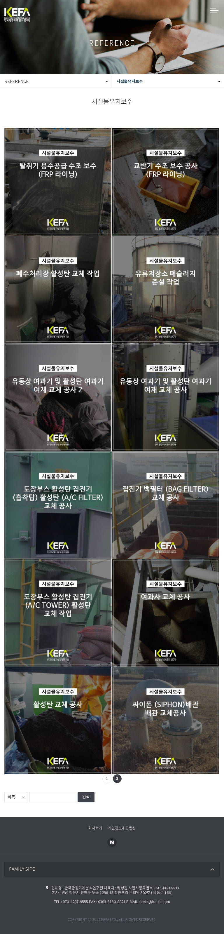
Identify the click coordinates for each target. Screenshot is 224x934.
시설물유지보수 (129, 81)
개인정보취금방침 (122, 828)
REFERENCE (16, 81)
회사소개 (95, 828)
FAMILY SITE (22, 869)
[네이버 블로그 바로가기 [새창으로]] (112, 842)
